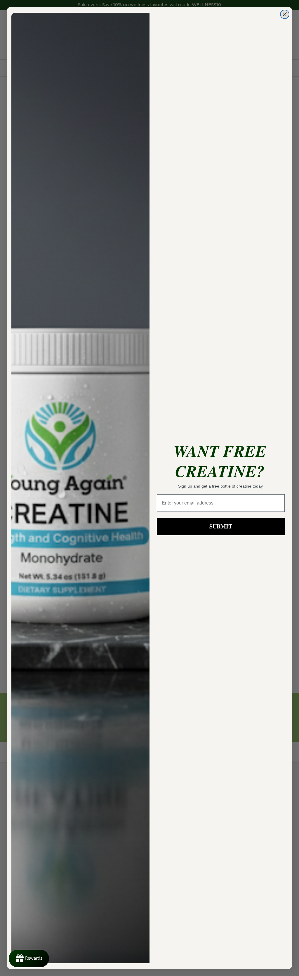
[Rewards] (29, 958)
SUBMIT (220, 526)
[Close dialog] (284, 14)
